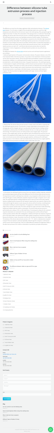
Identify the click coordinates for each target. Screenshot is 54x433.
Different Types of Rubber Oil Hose (18, 253)
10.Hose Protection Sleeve (9, 301)
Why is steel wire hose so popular (18, 247)
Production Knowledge (29, 18)
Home (21, 18)
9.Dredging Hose (7, 298)
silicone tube (20, 51)
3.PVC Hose (5, 280)
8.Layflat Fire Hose (7, 295)
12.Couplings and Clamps (9, 307)
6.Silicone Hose (6, 289)
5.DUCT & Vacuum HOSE (8, 286)
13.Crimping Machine (8, 310)
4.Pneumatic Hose (7, 283)
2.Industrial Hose (7, 277)
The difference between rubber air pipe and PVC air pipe (23, 266)
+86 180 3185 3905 (7, 358)
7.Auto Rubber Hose (7, 292)
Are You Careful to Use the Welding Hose (20, 234)
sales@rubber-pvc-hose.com (9, 354)
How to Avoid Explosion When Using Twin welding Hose (23, 240)
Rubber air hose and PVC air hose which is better (21, 260)
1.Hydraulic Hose (7, 274)
